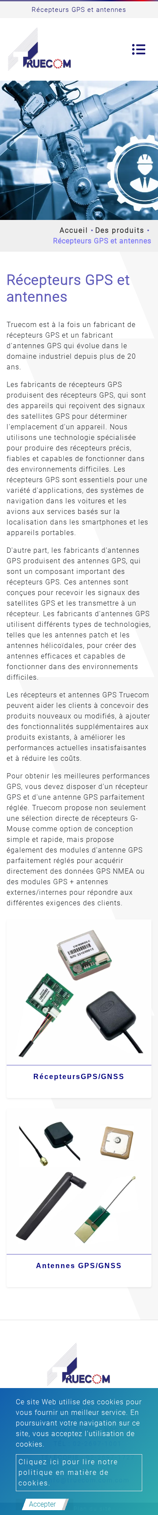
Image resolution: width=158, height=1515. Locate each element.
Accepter (42, 1504)
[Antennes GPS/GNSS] (79, 1181)
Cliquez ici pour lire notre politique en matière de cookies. (68, 1472)
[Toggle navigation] (138, 49)
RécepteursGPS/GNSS (79, 1076)
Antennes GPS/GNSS (79, 1265)
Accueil (74, 230)
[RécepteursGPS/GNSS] (79, 992)
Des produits (119, 230)
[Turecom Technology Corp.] (40, 49)
